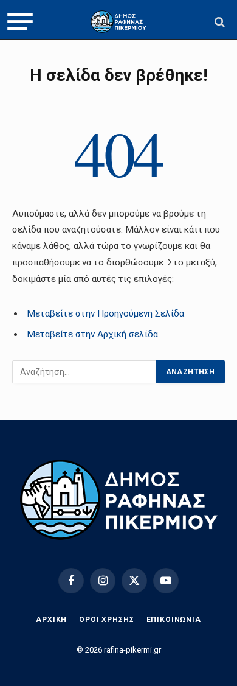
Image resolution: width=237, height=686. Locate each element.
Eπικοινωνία (173, 619)
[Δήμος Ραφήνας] (118, 21)
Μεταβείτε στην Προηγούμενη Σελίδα (105, 313)
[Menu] (20, 22)
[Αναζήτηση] (218, 21)
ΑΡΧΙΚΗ (51, 619)
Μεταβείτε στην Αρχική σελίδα (92, 334)
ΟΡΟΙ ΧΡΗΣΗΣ (106, 619)
